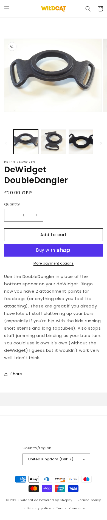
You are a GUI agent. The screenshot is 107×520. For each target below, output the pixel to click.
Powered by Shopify (55, 500)
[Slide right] (101, 143)
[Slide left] (6, 143)
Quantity (12, 204)
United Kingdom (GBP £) (51, 459)
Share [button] (16, 374)
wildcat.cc (29, 500)
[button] (7, 9)
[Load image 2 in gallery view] (53, 141)
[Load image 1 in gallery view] (25, 141)
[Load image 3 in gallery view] (81, 141)
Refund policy (89, 500)
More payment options (53, 263)
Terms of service (70, 508)
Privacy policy (39, 508)
